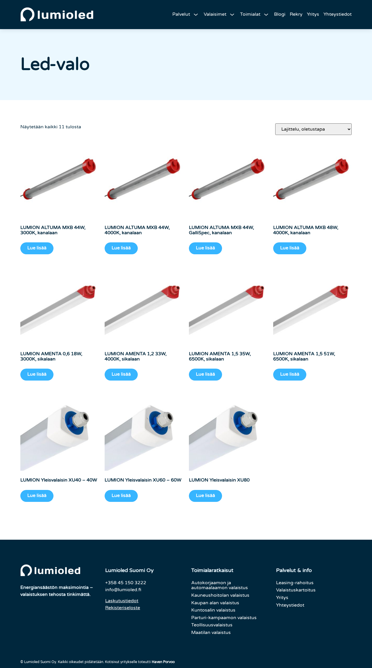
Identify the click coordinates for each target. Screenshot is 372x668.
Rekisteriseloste (122, 608)
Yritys (313, 14)
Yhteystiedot (337, 14)
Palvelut (181, 14)
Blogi (279, 14)
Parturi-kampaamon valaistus (224, 618)
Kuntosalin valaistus (213, 610)
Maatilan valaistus (211, 632)
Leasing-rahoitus (295, 583)
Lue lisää (36, 248)
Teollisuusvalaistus (212, 625)
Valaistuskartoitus (296, 590)
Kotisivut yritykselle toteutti (140, 662)
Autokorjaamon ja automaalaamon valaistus (219, 585)
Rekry (296, 14)
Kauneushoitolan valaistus (220, 595)
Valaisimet (215, 14)
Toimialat (250, 14)
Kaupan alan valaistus (215, 603)
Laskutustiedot (121, 601)
